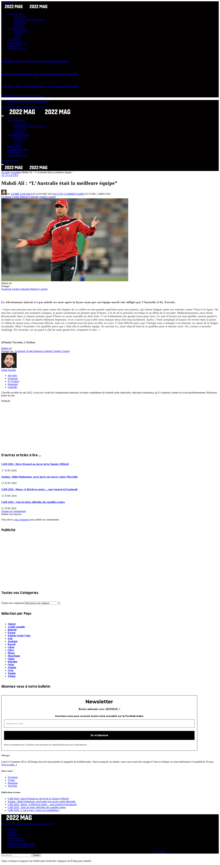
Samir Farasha (22, 194)
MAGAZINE (15, 45)
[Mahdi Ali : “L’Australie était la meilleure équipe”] (64, 280)
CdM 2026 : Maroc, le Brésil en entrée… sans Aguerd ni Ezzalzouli (39, 86)
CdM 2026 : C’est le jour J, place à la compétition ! (34, 810)
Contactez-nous (16, 838)
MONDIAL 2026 (17, 48)
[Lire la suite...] (9, 764)
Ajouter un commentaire (13, 511)
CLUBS (18, 34)
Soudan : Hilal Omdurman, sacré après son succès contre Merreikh (39, 74)
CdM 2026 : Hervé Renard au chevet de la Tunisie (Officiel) (35, 61)
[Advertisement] (98, 425)
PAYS (17, 37)
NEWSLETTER (10, 160)
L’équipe (12, 835)
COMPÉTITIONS (17, 28)
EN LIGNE (20, 22)
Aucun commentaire (68, 194)
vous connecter (21, 519)
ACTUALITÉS (16, 14)
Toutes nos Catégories (12, 603)
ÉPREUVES (21, 31)
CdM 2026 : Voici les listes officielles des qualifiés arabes (33, 502)
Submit (36, 855)
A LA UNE (20, 16)
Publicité (12, 832)
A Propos (12, 829)
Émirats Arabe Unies (19, 635)
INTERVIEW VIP (17, 43)
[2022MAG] (40, 115)
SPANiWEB (159, 852)
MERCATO (14, 40)
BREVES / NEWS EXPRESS (30, 19)
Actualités (9, 175)
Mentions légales (16, 840)
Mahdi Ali (6, 348)
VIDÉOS (19, 25)
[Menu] (2, 115)
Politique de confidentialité (21, 843)
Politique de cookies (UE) (21, 846)
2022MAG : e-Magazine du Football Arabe (29, 101)
